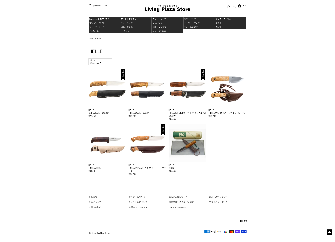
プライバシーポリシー (219, 202)
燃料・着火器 (127, 27)
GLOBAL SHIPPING (178, 207)
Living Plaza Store (102, 233)
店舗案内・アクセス (138, 207)
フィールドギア (191, 27)
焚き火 (218, 23)
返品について (94, 202)
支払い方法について (178, 196)
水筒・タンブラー (160, 27)
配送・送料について (218, 196)
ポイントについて (137, 196)
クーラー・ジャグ (192, 23)
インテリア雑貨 (159, 31)
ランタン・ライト (97, 23)
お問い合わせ (94, 207)
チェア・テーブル (223, 19)
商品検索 (92, 196)
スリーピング (190, 19)
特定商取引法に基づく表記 (181, 202)
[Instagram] (244, 220)
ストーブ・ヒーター (98, 27)
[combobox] (100, 61)
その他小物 (94, 31)
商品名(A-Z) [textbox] (95, 63)
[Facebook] (240, 220)
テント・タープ (159, 19)
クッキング (157, 23)
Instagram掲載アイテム (99, 19)
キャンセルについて (138, 202)
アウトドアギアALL (129, 19)
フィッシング (127, 23)
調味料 (218, 27)
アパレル (125, 31)
